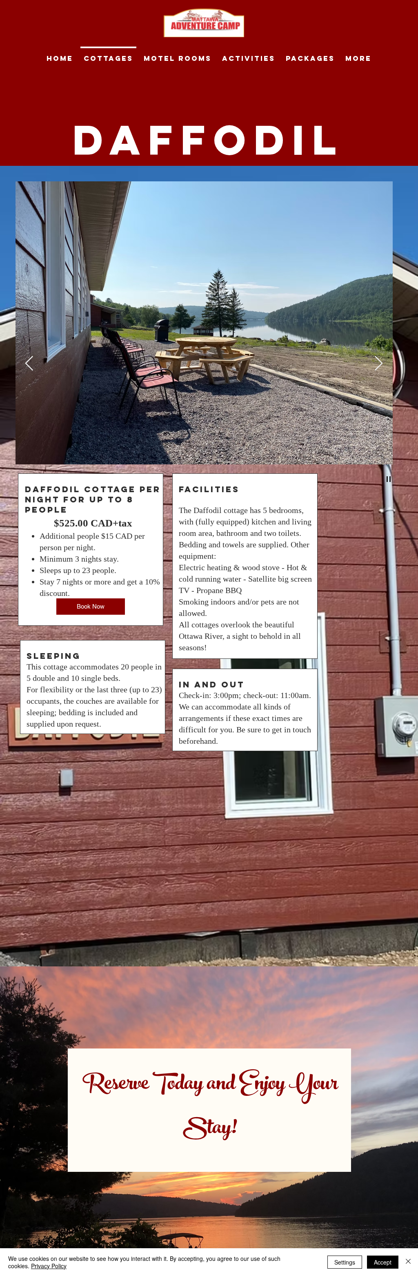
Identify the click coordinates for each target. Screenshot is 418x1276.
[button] (369, 480)
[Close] (408, 1262)
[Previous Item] (29, 364)
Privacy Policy (49, 1266)
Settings (344, 1262)
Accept (382, 1262)
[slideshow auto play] (389, 479)
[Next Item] (378, 364)
